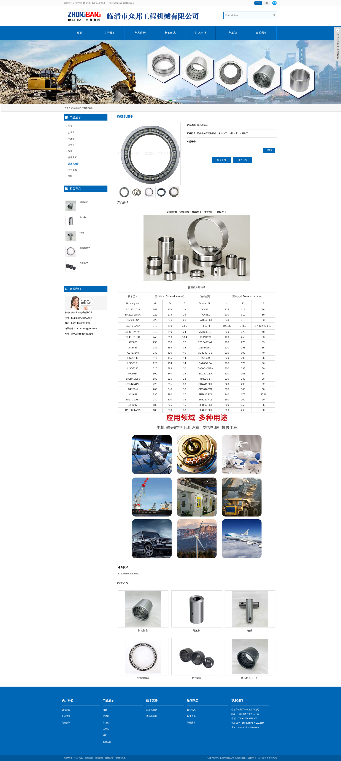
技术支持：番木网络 (267, 758)
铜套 (105, 735)
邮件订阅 (243, 159)
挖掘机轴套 (151, 709)
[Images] (149, 153)
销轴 (82, 232)
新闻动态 (170, 32)
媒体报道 (191, 722)
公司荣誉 (66, 716)
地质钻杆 (99, 758)
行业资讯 (191, 716)
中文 (258, 3)
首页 (79, 32)
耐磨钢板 (68, 758)
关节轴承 (84, 263)
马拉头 (83, 217)
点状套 (106, 716)
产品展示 (140, 32)
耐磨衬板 (109, 758)
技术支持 (200, 32)
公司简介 (66, 709)
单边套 (106, 722)
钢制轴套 (84, 202)
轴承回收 (89, 758)
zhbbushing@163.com (123, 3)
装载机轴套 (151, 716)
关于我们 (109, 32)
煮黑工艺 (107, 742)
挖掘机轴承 (87, 108)
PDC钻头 (78, 758)
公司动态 (191, 709)
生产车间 (231, 32)
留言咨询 (221, 159)
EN (266, 3)
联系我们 (261, 32)
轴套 (105, 709)
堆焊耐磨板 (120, 758)
